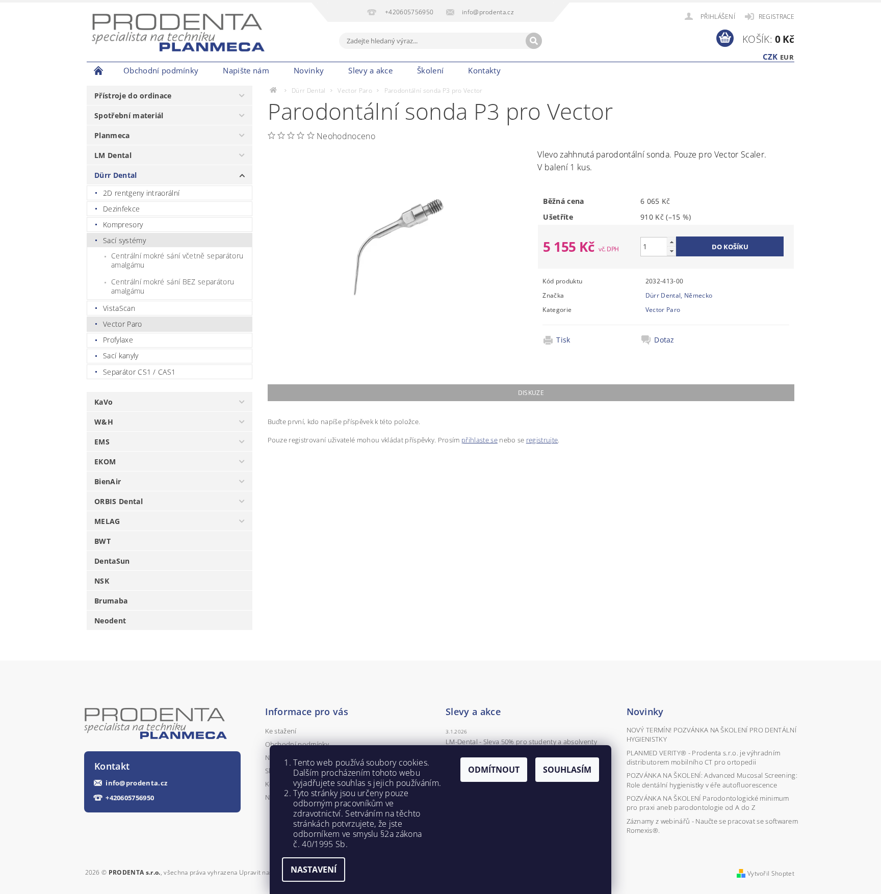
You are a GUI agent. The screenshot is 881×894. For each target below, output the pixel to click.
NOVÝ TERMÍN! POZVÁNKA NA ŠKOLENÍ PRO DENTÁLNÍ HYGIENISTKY (711, 734)
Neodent (110, 620)
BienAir (107, 481)
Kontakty (484, 70)
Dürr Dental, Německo (678, 295)
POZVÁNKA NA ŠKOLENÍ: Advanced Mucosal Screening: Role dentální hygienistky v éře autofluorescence (712, 780)
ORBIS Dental (118, 501)
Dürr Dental (115, 175)
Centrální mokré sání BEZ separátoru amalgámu (172, 286)
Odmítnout (494, 769)
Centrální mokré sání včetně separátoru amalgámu (177, 260)
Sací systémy (124, 240)
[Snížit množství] (671, 251)
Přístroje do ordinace (133, 95)
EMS (102, 441)
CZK (770, 56)
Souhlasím (567, 769)
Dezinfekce (121, 209)
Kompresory (123, 224)
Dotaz (664, 340)
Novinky (309, 70)
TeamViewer (531, 70)
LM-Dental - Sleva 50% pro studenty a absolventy (521, 741)
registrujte (542, 439)
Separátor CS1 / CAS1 (139, 372)
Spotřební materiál (129, 115)
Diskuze (531, 392)
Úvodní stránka (99, 70)
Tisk (563, 340)
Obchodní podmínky (160, 70)
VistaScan (119, 308)
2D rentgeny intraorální (141, 193)
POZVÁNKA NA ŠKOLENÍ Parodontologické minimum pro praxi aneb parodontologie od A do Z (708, 803)
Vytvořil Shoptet (770, 873)
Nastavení (313, 869)
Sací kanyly (121, 355)
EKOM (105, 461)
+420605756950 (130, 798)
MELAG (107, 521)
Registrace (776, 16)
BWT (102, 541)
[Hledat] (534, 41)
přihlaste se (479, 439)
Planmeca (112, 135)
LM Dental (113, 155)
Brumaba (110, 601)
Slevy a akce (370, 70)
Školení (430, 70)
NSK (101, 581)
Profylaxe (118, 340)
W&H (103, 422)
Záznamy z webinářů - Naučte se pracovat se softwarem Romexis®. (712, 826)
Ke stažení (281, 730)
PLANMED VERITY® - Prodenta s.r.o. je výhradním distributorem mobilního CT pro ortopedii (704, 757)
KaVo (103, 402)
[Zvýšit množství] (671, 242)
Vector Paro (122, 324)
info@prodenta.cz (136, 783)
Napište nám (246, 70)
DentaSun (112, 561)
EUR (787, 57)
